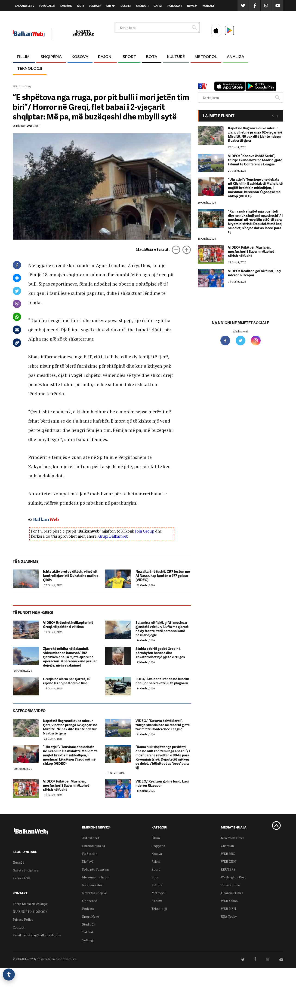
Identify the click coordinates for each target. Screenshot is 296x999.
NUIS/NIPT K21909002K (30, 911)
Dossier (125, 5)
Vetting (87, 940)
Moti (80, 5)
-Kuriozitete (204, 68)
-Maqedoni (105, 79)
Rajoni (105, 57)
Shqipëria (51, 57)
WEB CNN (228, 861)
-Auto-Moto (25, 80)
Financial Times (232, 893)
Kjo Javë (87, 861)
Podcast (88, 908)
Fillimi (24, 57)
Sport (129, 57)
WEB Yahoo (229, 900)
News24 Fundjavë (94, 893)
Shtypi (110, 5)
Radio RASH (21, 878)
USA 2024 (151, 68)
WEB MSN (228, 908)
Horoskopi (174, 5)
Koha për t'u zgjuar (95, 869)
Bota (151, 57)
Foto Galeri (47, 5)
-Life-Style (201, 79)
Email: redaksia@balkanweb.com (37, 935)
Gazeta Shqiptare (25, 870)
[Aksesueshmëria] (9, 975)
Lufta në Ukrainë (151, 80)
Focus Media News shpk (30, 904)
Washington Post (233, 877)
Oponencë (89, 900)
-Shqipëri (128, 79)
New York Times (232, 838)
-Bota (126, 68)
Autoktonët (90, 838)
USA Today (229, 916)
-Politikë (46, 79)
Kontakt (208, 5)
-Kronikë (46, 68)
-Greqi (101, 68)
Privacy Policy (23, 919)
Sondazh (95, 5)
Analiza (235, 57)
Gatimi (158, 5)
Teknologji (29, 68)
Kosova (80, 57)
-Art (169, 68)
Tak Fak (88, 932)
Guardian (227, 846)
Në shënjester (92, 885)
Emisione (66, 5)
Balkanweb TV (24, 5)
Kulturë (176, 57)
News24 (192, 5)
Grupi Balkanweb (113, 536)
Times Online (230, 885)
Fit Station (89, 853)
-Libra (170, 79)
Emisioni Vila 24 (93, 846)
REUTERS (228, 869)
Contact (19, 927)
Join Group (144, 531)
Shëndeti (142, 5)
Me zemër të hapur (96, 877)
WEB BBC (228, 853)
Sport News (90, 916)
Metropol (206, 57)
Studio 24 (88, 924)
